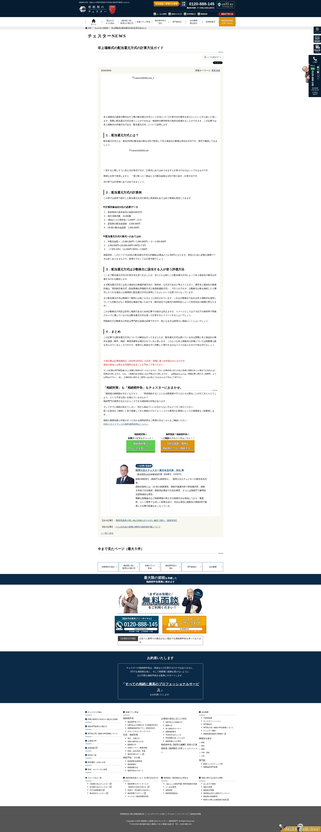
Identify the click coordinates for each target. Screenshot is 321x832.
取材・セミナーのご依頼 (97, 769)
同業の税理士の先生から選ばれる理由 (103, 719)
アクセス (171, 814)
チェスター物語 (209, 731)
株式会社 (97, 793)
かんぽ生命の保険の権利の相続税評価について (138, 527)
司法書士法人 (99, 787)
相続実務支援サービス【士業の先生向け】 (142, 778)
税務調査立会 (133, 767)
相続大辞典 (207, 787)
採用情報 (190, 14)
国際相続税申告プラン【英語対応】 (142, 728)
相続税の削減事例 (210, 796)
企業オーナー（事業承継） (138, 748)
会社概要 (213, 567)
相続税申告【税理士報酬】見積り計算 (179, 744)
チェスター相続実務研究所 (138, 796)
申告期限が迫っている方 (175, 738)
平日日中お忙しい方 (173, 735)
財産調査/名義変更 (135, 761)
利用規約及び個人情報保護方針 (132, 814)
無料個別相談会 (172, 793)
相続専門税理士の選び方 (97, 726)
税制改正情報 (208, 790)
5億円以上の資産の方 (174, 722)
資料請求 (169, 790)
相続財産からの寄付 (173, 741)
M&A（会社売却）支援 (136, 751)
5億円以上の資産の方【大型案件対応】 (143, 725)
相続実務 (135, 793)
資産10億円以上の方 (136, 741)
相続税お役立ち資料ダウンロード (216, 793)
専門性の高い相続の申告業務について (103, 734)
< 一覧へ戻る (107, 533)
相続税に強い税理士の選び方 (129, 566)
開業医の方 (132, 745)
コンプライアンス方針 (156, 814)
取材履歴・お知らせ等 (96, 762)
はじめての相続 (209, 784)
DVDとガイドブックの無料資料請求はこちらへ (125, 424)
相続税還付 (132, 764)
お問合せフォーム (178, 374)
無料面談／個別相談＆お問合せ (176, 778)
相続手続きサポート (135, 771)
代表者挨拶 (207, 718)
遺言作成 (135, 754)
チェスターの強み (95, 712)
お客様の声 (92, 741)
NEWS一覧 (92, 755)
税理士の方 (176, 14)
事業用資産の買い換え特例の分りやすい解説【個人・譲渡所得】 (147, 520)
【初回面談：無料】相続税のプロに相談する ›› (178, 446)
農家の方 (169, 725)
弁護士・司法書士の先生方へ (139, 790)
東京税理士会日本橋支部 (147, 474)
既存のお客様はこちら (318, 71)
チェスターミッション (212, 721)
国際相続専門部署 (210, 767)
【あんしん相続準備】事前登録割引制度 (181, 784)
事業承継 (216, 70)
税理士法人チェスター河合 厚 (160, 470)
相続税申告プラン (135, 722)
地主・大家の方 (134, 738)
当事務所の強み (108, 567)
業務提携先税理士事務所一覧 (214, 734)
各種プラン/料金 (150, 566)
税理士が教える (214, 800)
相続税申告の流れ (171, 566)
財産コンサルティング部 (213, 764)
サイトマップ (182, 814)
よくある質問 (162, 14)
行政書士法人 (99, 784)
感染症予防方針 (227, 14)
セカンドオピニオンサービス (139, 731)
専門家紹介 (192, 567)
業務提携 (204, 14)
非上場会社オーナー (173, 729)
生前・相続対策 (130, 735)
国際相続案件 (171, 732)
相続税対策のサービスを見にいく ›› (140, 446)
